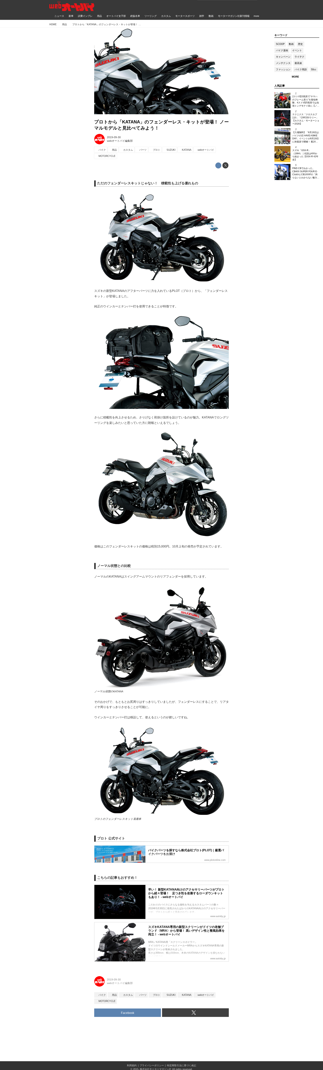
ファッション (283, 69)
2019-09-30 (114, 137)
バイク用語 (301, 69)
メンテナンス (283, 63)
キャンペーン (283, 56)
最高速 (298, 63)
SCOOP (280, 44)
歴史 (300, 44)
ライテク (299, 56)
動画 (291, 44)
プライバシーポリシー (152, 1065)
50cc (313, 69)
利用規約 (132, 1065)
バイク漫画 (282, 50)
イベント (297, 50)
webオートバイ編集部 (120, 140)
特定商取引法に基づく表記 (181, 1065)
